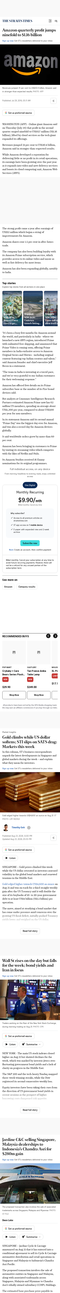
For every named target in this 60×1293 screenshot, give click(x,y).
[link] (17, 20)
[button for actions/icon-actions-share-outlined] (53, 101)
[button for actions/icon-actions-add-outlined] (29, 827)
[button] (50, 20)
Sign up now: (8, 40)
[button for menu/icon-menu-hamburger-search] (56, 21)
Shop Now (14, 695)
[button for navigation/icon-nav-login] (50, 20)
